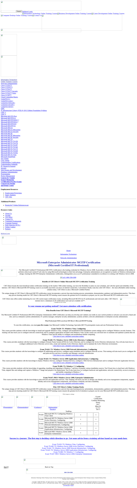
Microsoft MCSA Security (10, 132)
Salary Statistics (10, 195)
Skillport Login (27, 12)
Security (3, 168)
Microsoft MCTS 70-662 (9, 153)
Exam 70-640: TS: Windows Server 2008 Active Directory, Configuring (68, 446)
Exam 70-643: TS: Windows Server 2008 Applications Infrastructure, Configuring (68, 450)
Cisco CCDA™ (6, 85)
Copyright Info (66, 485)
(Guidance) (38, 407)
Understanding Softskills (9, 164)
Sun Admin (5, 158)
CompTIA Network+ (8, 103)
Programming (5, 174)
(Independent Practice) (52, 408)
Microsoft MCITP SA (8, 126)
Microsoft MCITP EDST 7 (10, 120)
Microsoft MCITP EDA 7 (9, 122)
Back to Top (49, 467)
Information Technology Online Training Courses (9, 81)
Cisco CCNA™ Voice (8, 93)
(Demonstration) (22, 407)
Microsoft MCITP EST (8, 124)
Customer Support (11, 223)
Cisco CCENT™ (7, 87)
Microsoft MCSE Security (10, 137)
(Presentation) (8, 407)
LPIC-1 (3, 112)
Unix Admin (5, 160)
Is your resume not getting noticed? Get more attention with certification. (60, 306)
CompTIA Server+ (7, 107)
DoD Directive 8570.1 (12, 225)
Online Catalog (10, 227)
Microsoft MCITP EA (8, 118)
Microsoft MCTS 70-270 (9, 143)
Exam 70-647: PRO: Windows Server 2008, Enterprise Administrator (68, 454)
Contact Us (9, 219)
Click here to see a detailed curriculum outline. (68, 336)
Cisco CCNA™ (6, 89)
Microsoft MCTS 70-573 (9, 149)
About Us (8, 213)
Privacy (72, 485)
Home (68, 251)
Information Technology (68, 254)
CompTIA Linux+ (7, 101)
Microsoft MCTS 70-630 (9, 151)
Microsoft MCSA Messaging (10, 130)
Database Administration (9, 172)
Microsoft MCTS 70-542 (9, 147)
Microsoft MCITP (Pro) (9, 116)
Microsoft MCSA (7, 128)
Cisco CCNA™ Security (9, 91)
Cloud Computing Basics (9, 97)
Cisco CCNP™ (6, 95)
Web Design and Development (11, 170)
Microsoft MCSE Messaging (10, 135)
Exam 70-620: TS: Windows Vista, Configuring (68, 444)
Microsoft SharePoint (8, 157)
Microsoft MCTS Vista (8, 155)
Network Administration (9, 83)
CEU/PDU (9, 217)
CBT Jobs (8, 197)
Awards (7, 215)
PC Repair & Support (8, 166)
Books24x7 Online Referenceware (17, 205)
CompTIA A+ (5, 99)
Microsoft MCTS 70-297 (9, 145)
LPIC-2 (3, 114)
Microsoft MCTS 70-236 (9, 141)
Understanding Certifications (10, 162)
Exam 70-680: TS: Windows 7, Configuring (68, 452)
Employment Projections (13, 193)
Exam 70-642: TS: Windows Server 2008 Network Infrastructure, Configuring (68, 448)
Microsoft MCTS (7, 139)
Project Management (8, 176)
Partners (8, 229)
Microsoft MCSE (7, 133)
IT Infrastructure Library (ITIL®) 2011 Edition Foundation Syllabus (24, 110)
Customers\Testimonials (13, 221)
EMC (3, 108)
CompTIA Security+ (8, 105)
